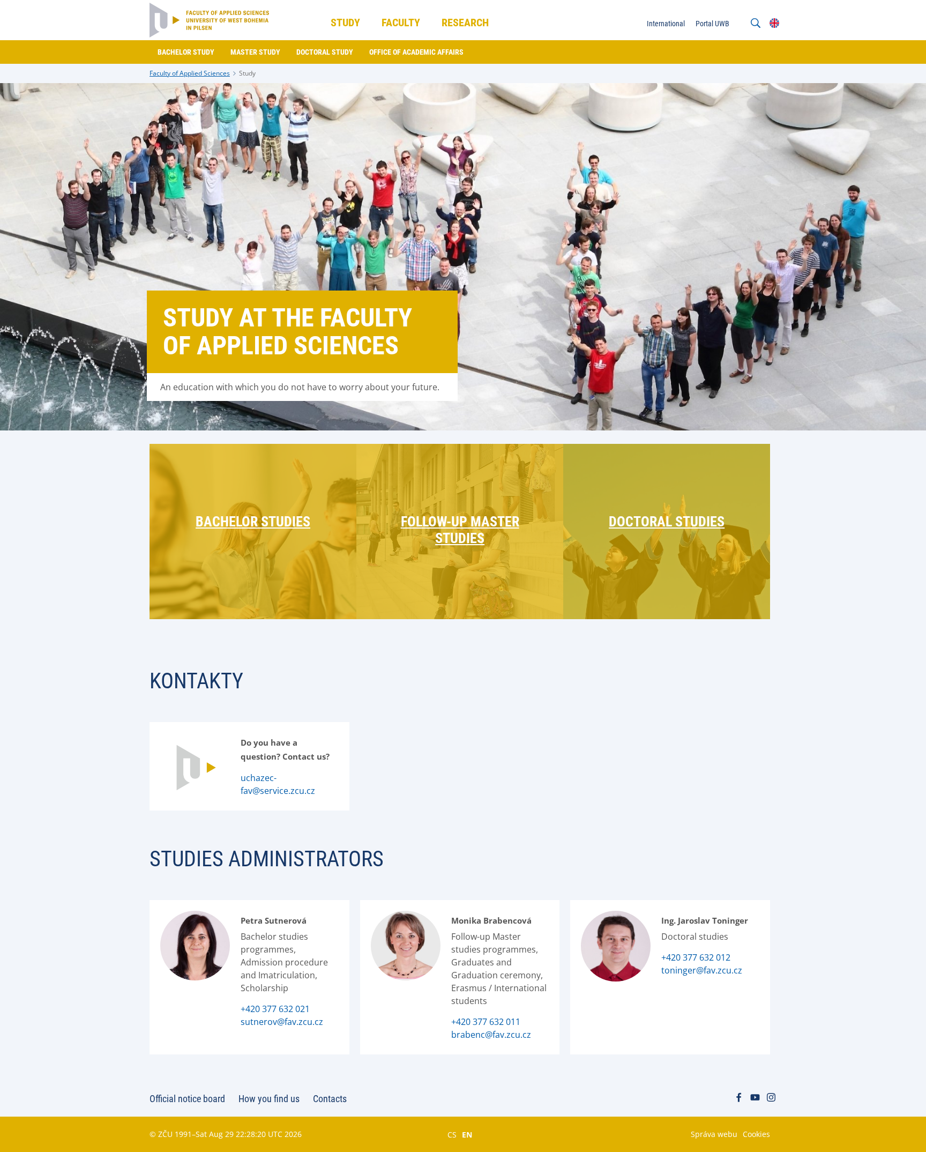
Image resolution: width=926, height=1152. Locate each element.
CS (452, 1134)
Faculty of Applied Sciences (190, 73)
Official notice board (187, 1098)
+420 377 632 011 (485, 1022)
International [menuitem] (666, 23)
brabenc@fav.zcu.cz (491, 1034)
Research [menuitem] (465, 22)
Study (247, 73)
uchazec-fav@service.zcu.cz (278, 784)
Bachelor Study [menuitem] (186, 52)
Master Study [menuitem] (255, 52)
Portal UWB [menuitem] (712, 23)
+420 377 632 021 (275, 1009)
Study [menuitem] (345, 22)
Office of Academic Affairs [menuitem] (416, 52)
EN (467, 1134)
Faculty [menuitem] (401, 22)
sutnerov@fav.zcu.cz (282, 1022)
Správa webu (714, 1134)
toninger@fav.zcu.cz (701, 970)
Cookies (756, 1134)
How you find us (269, 1098)
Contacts (330, 1098)
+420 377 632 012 (695, 957)
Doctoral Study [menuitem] (324, 52)
